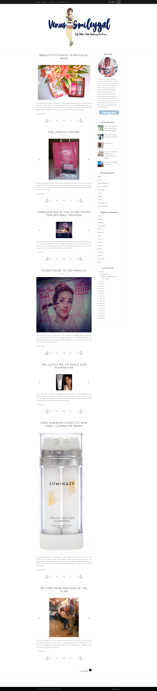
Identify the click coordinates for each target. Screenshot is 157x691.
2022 (101, 286)
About (44, 2)
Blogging (100, 222)
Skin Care (100, 229)
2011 (101, 313)
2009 (101, 318)
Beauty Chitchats (103, 186)
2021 (101, 288)
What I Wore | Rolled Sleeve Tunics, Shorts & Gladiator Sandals (110, 128)
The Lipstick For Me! (64, 132)
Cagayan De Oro (102, 203)
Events (100, 180)
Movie (99, 236)
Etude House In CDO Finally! (64, 270)
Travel (99, 199)
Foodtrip (100, 219)
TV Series (100, 239)
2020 (101, 291)
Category (52, 2)
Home (38, 2)
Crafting (100, 252)
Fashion (100, 176)
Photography (101, 226)
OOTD (99, 216)
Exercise (100, 255)
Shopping (100, 232)
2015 (101, 303)
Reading (100, 242)
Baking (100, 249)
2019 (101, 293)
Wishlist (100, 196)
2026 (101, 272)
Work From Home (103, 206)
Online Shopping (103, 183)
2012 (101, 310)
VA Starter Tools (63, 2)
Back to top (116, 689)
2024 (101, 281)
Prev (39, 82)
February (104, 274)
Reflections (101, 259)
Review (100, 193)
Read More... (41, 114)
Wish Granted (108, 143)
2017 (101, 298)
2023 (101, 283)
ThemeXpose (49, 689)
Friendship (101, 190)
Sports (99, 262)
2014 (101, 306)
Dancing (100, 245)
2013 (101, 308)
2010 (101, 315)
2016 (101, 301)
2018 (101, 296)
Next (88, 82)
